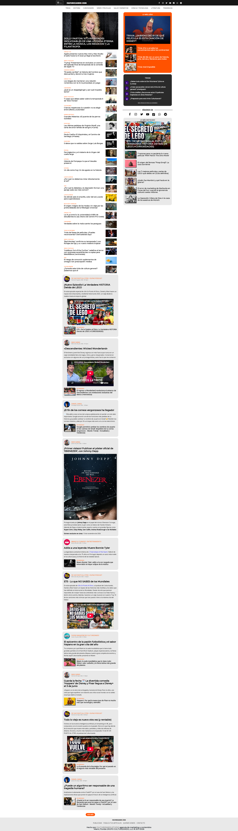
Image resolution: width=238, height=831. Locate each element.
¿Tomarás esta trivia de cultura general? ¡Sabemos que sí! (81, 269)
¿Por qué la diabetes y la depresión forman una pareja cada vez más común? (84, 189)
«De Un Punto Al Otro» (86, 585)
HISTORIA (76, 8)
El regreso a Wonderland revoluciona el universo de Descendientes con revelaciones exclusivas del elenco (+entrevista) (96, 392)
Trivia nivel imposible (146, 67)
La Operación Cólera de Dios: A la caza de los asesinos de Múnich (154, 199)
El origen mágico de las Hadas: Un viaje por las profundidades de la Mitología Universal (83, 207)
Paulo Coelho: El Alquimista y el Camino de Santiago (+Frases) (82, 135)
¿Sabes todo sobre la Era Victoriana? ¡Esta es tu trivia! (147, 83)
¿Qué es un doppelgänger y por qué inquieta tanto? (83, 91)
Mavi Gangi (75, 342)
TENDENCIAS (167, 8)
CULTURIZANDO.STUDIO (108, 827)
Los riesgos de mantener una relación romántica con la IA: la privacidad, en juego (82, 82)
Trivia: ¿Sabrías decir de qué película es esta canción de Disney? (145, 38)
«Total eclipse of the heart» (98, 552)
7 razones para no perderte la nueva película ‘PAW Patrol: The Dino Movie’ (153, 155)
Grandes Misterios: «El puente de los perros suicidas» (82, 118)
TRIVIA (68, 8)
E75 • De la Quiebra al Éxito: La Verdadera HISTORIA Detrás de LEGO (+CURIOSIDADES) (97, 330)
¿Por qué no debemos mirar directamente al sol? (82, 180)
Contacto (141, 823)
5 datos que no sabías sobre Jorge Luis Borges (83, 143)
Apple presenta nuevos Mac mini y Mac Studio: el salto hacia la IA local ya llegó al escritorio (83, 55)
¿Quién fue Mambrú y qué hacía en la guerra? (153, 181)
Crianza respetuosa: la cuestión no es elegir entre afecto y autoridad (82, 109)
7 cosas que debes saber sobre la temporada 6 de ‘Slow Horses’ (83, 100)
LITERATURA (155, 8)
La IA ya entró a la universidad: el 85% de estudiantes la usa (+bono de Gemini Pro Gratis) (84, 216)
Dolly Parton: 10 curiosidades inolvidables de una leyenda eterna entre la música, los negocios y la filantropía (88, 42)
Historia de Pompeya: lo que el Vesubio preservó (80, 162)
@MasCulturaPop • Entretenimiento (86, 542)
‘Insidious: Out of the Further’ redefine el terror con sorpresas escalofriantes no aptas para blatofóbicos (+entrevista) (84, 252)
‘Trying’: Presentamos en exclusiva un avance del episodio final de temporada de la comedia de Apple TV (83, 65)
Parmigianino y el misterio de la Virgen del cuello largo (82, 153)
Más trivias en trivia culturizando (147, 102)
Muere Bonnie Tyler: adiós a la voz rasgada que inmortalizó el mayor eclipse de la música (95, 563)
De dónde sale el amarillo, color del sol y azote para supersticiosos (83, 198)
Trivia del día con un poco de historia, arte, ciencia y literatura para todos (153, 58)
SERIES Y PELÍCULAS (104, 8)
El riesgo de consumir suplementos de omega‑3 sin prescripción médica (80, 260)
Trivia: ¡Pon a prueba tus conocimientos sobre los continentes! (153, 49)
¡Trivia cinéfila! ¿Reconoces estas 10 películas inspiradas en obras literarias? (147, 94)
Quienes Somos (129, 823)
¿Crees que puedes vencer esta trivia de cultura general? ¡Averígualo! (148, 88)
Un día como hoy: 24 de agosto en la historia (83, 170)
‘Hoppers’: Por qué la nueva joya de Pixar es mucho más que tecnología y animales (96, 701)
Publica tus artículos (112, 823)
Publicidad (97, 823)
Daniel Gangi (76, 404)
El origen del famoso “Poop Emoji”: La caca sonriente (153, 163)
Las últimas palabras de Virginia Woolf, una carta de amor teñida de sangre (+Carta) (82, 126)
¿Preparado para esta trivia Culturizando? (145, 98)
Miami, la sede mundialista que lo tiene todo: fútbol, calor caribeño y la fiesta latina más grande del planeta (96, 663)
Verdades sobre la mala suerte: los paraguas (82, 224)
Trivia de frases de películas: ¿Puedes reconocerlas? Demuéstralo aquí (79, 233)
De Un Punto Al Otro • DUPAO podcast (86, 278)
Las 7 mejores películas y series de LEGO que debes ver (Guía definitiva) (153, 172)
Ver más (90, 815)
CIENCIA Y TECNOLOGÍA (139, 8)
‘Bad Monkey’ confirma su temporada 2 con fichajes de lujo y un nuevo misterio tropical (82, 242)
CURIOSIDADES (88, 8)
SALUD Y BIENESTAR (121, 8)
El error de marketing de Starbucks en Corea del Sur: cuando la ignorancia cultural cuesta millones (154, 190)
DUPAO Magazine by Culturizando (85, 635)
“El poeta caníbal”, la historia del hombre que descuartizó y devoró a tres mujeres (83, 73)
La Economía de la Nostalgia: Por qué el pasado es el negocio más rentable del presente (96, 767)
